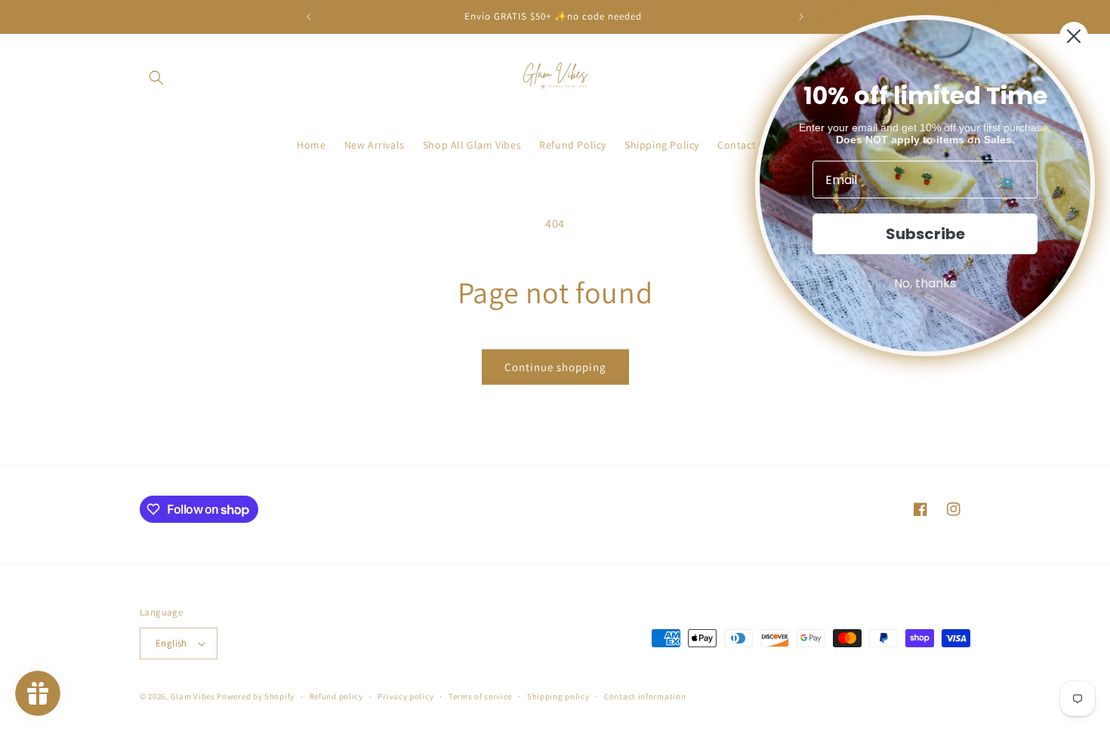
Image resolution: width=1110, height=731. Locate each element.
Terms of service (480, 696)
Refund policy (336, 696)
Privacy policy (405, 696)
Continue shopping (555, 367)
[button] (156, 77)
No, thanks (925, 283)
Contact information (645, 696)
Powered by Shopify (255, 696)
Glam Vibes (193, 696)
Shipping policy (558, 696)
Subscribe (925, 233)
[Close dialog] (1074, 36)
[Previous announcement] (308, 16)
